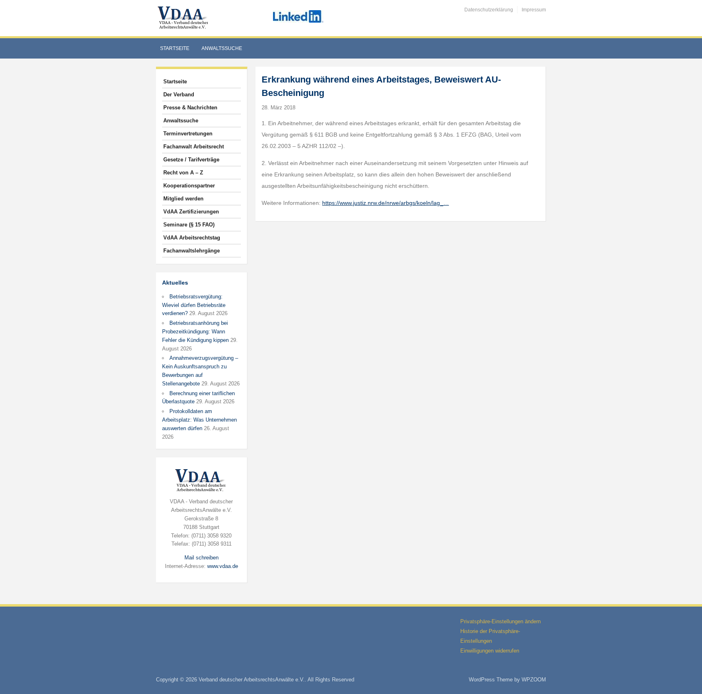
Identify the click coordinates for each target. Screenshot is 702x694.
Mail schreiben (201, 558)
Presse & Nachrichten (190, 107)
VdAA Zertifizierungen (191, 212)
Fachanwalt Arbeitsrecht (193, 147)
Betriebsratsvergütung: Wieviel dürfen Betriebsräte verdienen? (193, 305)
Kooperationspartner (189, 186)
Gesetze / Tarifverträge (191, 160)
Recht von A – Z (183, 173)
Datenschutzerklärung (488, 10)
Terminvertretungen (187, 134)
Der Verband (178, 94)
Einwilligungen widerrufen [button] (489, 651)
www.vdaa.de (222, 566)
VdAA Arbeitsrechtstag (191, 238)
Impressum (534, 10)
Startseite (174, 48)
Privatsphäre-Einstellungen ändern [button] (500, 621)
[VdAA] (184, 17)
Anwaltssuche (222, 48)
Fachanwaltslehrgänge (191, 251)
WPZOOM (534, 680)
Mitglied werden (183, 199)
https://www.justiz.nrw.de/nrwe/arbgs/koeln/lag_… (385, 203)
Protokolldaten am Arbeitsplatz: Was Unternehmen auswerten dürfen (199, 419)
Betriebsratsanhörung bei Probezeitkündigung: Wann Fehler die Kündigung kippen (195, 331)
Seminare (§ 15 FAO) (188, 225)
